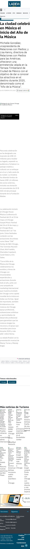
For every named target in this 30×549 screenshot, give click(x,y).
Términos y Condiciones (7, 543)
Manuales (19, 13)
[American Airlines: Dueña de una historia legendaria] (27, 413)
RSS (22, 546)
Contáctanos (21, 543)
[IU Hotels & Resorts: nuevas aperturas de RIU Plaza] (3, 453)
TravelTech (8, 516)
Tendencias (8, 522)
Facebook (13, 519)
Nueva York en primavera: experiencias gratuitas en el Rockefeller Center (21, 431)
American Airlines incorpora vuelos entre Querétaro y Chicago (12, 475)
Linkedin (13, 525)
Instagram (14, 522)
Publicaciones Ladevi (20, 516)
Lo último (8, 13)
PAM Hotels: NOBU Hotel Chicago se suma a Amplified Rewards (12, 434)
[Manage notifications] (26, 545)
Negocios (25, 13)
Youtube (13, 528)
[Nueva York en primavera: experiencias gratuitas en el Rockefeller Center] (19, 415)
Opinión (7, 528)
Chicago (3, 382)
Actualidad (12, 382)
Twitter (13, 516)
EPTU (14, 13)
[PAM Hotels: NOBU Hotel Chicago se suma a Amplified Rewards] (11, 416)
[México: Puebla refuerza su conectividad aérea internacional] (3, 418)
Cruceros (8, 525)
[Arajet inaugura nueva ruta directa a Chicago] (19, 450)
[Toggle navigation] (4, 10)
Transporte (8, 519)
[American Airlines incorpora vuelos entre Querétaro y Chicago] (11, 456)
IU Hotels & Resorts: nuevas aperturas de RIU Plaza (4, 467)
